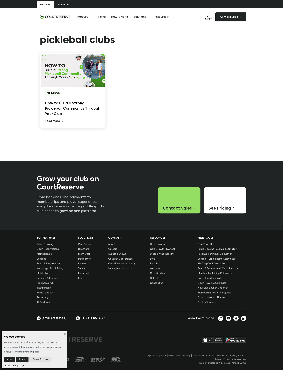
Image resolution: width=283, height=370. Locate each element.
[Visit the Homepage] (55, 16)
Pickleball (53, 93)
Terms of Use (222, 356)
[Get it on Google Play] (235, 340)
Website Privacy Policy (179, 356)
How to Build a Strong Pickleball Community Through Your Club (72, 109)
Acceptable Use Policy (204, 356)
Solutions (140, 17)
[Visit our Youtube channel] (228, 318)
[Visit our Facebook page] (236, 318)
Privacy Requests (238, 356)
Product (82, 17)
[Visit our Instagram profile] (220, 318)
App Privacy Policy (157, 356)
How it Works (119, 17)
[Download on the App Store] (212, 340)
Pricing (101, 17)
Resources (161, 17)
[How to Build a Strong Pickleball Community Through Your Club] (73, 70)
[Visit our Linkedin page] (243, 318)
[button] (208, 17)
